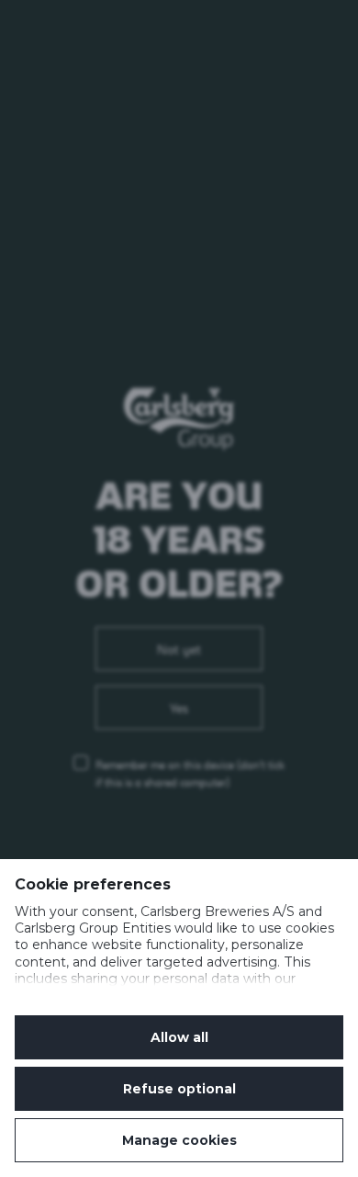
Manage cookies (179, 1140)
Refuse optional (179, 1089)
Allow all (179, 1037)
